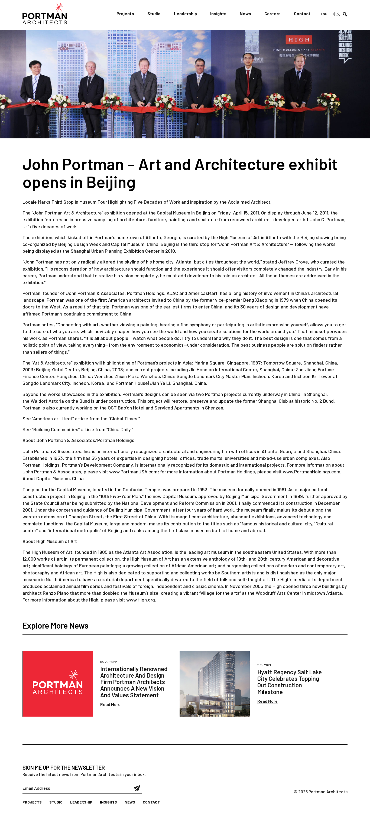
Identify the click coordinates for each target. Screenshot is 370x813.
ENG (324, 14)
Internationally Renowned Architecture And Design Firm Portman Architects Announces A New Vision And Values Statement (133, 681)
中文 (336, 14)
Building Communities (55, 429)
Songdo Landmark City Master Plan (213, 376)
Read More (110, 704)
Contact (302, 13)
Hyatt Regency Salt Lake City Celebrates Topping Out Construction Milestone (289, 681)
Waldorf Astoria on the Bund (60, 401)
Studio (154, 13)
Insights (218, 13)
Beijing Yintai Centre (57, 369)
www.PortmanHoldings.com (311, 471)
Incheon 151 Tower (313, 376)
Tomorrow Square (282, 363)
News (245, 13)
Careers (272, 13)
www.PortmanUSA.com (133, 471)
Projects (125, 13)
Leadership (185, 13)
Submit (137, 788)
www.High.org (140, 600)
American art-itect (52, 418)
